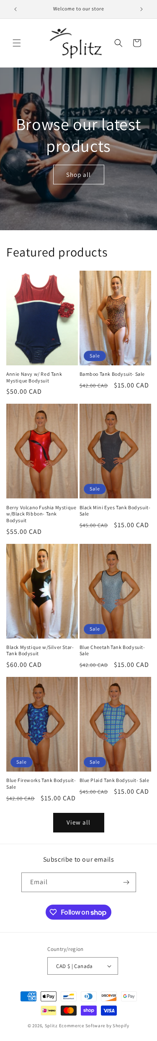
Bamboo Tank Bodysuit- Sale (112, 374)
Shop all (78, 175)
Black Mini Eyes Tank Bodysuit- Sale (115, 510)
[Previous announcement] (15, 9)
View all (78, 822)
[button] (17, 43)
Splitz (51, 1025)
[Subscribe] (126, 882)
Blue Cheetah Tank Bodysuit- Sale (112, 650)
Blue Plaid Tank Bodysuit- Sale (114, 780)
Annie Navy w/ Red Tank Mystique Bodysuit (34, 377)
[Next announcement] (141, 9)
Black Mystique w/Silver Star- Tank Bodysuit (40, 650)
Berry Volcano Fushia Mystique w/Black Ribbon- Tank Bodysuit (41, 513)
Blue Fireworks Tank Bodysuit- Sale (41, 783)
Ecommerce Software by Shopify (94, 1025)
